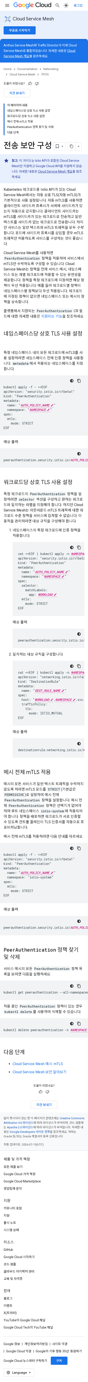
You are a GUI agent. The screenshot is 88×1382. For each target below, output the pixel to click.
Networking (50, 69)
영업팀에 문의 (13, 1188)
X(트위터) (10, 1313)
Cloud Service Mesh (33, 19)
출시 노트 (10, 1223)
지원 (6, 1215)
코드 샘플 (10, 1264)
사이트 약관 (59, 1344)
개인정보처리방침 (36, 1344)
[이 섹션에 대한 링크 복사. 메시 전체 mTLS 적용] (55, 772)
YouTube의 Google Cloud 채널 (24, 1320)
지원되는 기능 (51, 316)
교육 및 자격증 (13, 1279)
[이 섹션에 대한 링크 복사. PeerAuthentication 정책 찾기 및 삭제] (24, 957)
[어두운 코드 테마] (71, 380)
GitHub (8, 1250)
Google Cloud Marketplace (22, 1181)
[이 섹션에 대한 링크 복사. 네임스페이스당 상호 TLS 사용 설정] (8, 341)
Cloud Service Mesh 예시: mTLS (38, 1064)
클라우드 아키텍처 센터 (19, 1271)
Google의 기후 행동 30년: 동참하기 (59, 1351)
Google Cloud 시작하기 (19, 1257)
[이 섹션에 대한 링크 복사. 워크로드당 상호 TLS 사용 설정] (76, 482)
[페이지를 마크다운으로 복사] (71, 146)
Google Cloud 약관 (18, 1351)
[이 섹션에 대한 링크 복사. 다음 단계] (29, 1052)
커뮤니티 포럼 (13, 1208)
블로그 (8, 1298)
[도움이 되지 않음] (36, 83)
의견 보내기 (17, 93)
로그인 (78, 5)
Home (8, 69)
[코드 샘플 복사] (79, 380)
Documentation (27, 69)
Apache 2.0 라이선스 (20, 1127)
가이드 (45, 74)
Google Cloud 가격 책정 (19, 1174)
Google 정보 (12, 1344)
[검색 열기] (57, 5)
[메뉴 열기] (7, 5)
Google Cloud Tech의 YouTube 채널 (28, 1327)
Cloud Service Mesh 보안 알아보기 (40, 1072)
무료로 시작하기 (19, 30)
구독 (59, 1361)
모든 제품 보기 (13, 1167)
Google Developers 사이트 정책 (30, 1132)
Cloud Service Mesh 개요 (55, 171)
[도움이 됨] (30, 83)
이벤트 (8, 1305)
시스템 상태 (11, 1230)
